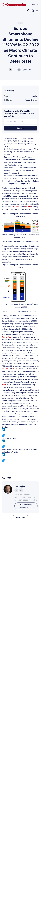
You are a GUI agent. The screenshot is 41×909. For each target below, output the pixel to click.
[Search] (32, 10)
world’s (28, 206)
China (5, 369)
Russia (4, 337)
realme (16, 369)
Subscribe (20, 128)
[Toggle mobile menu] (37, 10)
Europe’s (15, 206)
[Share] (28, 10)
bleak (4, 385)
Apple (10, 337)
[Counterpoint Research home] (10, 4)
